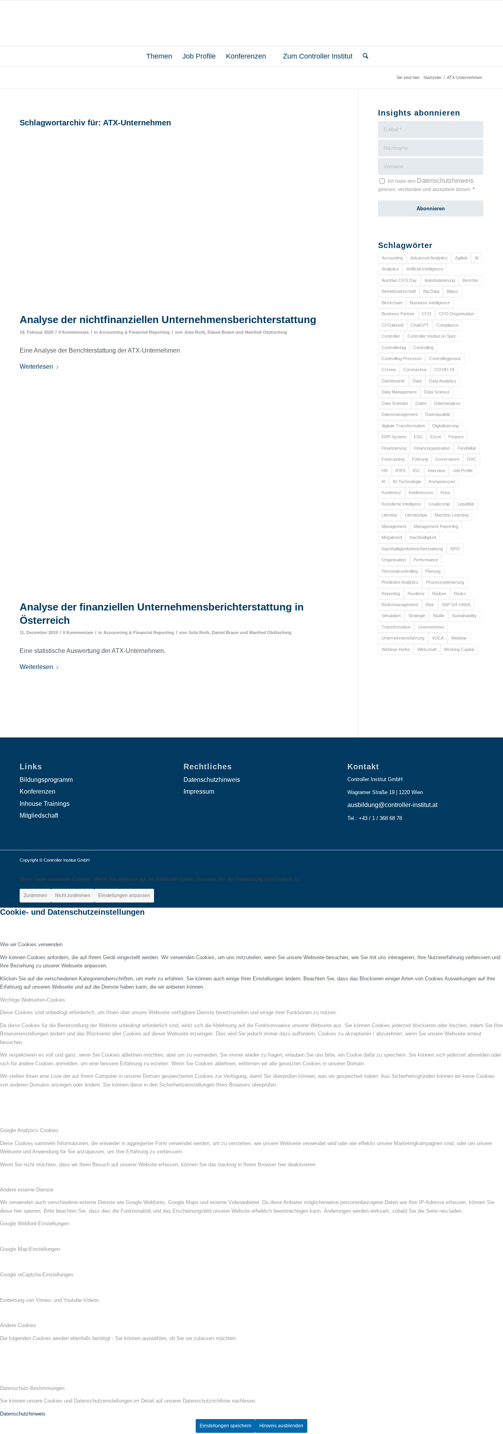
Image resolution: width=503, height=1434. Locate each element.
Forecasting (393, 459)
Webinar (459, 638)
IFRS (400, 470)
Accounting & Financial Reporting (134, 332)
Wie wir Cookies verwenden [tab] (31, 944)
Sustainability (464, 615)
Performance (425, 559)
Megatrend (392, 537)
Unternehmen (431, 627)
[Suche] (363, 56)
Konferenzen (421, 492)
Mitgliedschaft (39, 815)
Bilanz (452, 291)
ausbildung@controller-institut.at (392, 805)
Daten (421, 403)
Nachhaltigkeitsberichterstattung (412, 548)
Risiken (439, 593)
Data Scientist (395, 403)
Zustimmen (35, 895)
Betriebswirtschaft (399, 291)
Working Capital (459, 649)
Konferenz (391, 492)
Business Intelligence (430, 302)
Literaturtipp (416, 515)
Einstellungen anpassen (124, 895)
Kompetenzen (442, 481)
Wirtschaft (427, 649)
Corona (389, 369)
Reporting (391, 593)
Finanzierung (394, 448)
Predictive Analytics (400, 582)
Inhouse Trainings (45, 803)
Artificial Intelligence (424, 269)
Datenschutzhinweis (445, 180)
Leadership (439, 504)
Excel (435, 436)
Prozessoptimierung (445, 582)
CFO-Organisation (456, 313)
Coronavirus (415, 369)
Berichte (470, 280)
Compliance (447, 325)
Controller (391, 336)
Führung (420, 459)
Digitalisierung (445, 425)
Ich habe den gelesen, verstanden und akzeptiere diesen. (426, 184)
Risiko (460, 593)
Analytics (390, 269)
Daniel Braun (220, 332)
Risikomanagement (400, 604)
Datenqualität (437, 414)
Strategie (416, 615)
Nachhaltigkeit (422, 537)
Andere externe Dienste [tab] (26, 1190)
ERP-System (394, 436)
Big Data (431, 291)
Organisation (394, 559)
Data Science (437, 392)
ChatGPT (420, 325)
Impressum (199, 791)
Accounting (392, 258)
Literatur (389, 515)
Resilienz (416, 593)
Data (417, 381)
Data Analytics (442, 381)
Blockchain (392, 302)
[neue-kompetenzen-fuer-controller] (179, 219)
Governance (447, 459)
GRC (472, 459)
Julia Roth (194, 332)
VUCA (438, 638)
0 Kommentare (74, 332)
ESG (418, 436)
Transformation (396, 627)
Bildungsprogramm (46, 779)
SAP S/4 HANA (456, 604)
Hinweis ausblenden (281, 1425)
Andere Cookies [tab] (18, 1325)
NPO (455, 548)
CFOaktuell (392, 325)
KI (384, 481)
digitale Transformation (403, 425)
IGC (416, 470)
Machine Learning (451, 515)
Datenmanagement (400, 414)
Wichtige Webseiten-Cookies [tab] (32, 1000)
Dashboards (393, 381)
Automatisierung (439, 280)
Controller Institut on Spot (431, 336)
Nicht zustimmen (72, 895)
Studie (438, 615)
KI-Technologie (407, 481)
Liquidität (465, 504)
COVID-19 (444, 369)
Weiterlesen (36, 366)
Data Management (399, 392)
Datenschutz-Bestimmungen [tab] (32, 1388)
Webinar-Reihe (396, 649)
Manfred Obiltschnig (266, 332)
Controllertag (394, 347)
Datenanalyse (447, 403)
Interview (436, 470)
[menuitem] (155, 56)
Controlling (423, 347)
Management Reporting (436, 526)
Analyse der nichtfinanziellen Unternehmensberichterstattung (168, 319)
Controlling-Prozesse (402, 358)
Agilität (461, 258)
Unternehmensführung (403, 638)
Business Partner (398, 313)
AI (477, 258)
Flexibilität (466, 448)
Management (394, 526)
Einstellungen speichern (226, 1425)
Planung (433, 571)
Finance (456, 436)
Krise (445, 492)
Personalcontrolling (400, 571)
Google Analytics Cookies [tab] (29, 1130)
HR (385, 470)
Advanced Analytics (429, 258)
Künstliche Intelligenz (401, 504)
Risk (430, 604)
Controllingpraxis (445, 358)
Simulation (391, 615)
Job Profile (463, 470)
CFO (426, 313)
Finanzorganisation (432, 448)
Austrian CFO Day (399, 280)
